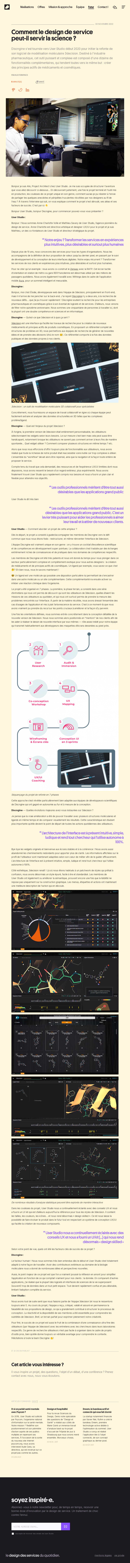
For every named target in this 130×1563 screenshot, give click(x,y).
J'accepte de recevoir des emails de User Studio (34, 1534)
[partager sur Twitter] (20, 90)
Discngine (77, 296)
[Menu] (123, 6)
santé (41, 81)
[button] (115, 7)
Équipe (80, 7)
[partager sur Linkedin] (26, 90)
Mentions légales (103, 1555)
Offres (41, 7)
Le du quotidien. (33, 1555)
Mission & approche (60, 7)
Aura (21, 280)
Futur (91, 7)
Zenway (74, 269)
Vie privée (119, 1555)
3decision (16, 323)
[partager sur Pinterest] (14, 90)
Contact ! (103, 7)
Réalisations (27, 7)
